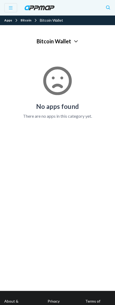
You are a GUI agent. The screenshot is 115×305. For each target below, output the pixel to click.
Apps (8, 20)
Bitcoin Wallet (54, 41)
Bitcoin (26, 20)
